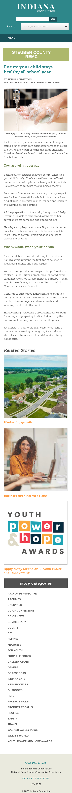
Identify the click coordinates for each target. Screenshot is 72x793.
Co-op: (12, 26)
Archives (14, 599)
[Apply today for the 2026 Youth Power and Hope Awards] (35, 534)
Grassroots (17, 673)
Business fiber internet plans (25, 496)
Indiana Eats (16, 678)
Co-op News (16, 616)
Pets (11, 695)
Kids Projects (18, 684)
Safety (13, 718)
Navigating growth (18, 422)
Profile (13, 712)
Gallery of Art (18, 661)
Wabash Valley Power (24, 730)
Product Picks (18, 701)
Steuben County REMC (47, 82)
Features (14, 644)
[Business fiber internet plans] (35, 460)
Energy (13, 639)
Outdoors (15, 690)
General (14, 667)
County (13, 627)
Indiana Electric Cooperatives (36, 768)
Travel (13, 724)
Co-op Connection (21, 610)
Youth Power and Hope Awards (30, 741)
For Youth (15, 650)
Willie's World (18, 735)
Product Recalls (20, 707)
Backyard (15, 605)
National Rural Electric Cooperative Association (36, 772)
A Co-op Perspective (22, 593)
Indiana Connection (19, 79)
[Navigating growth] (35, 387)
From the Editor (19, 656)
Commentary (17, 622)
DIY (10, 633)
